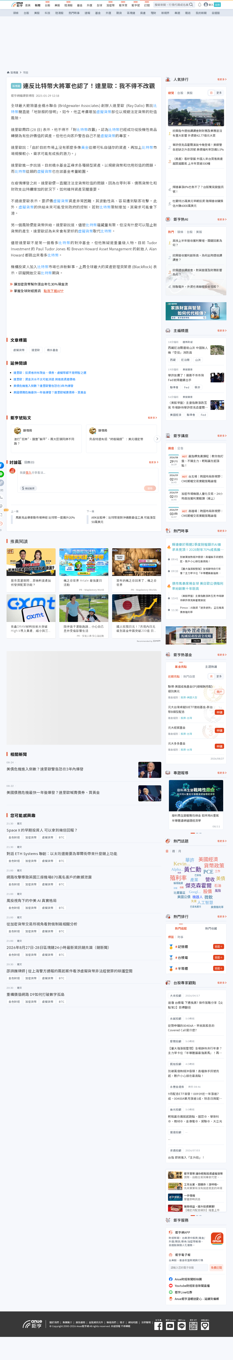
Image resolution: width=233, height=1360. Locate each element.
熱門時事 (74, 13)
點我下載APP (54, 290)
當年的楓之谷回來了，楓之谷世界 (136, 582)
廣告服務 (80, 1322)
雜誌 (188, 13)
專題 (177, 13)
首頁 (28, 5)
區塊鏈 (131, 13)
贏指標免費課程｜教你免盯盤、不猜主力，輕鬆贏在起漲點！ (202, 461)
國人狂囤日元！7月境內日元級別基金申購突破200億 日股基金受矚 (135, 629)
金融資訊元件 (96, 1322)
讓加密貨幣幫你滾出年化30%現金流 (41, 284)
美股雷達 (188, 369)
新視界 (165, 13)
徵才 (122, 1322)
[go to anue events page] (200, 4)
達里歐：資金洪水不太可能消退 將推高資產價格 (44, 379)
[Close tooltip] (31, 523)
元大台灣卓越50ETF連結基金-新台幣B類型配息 (190, 709)
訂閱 (147, 5)
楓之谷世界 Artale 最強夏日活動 (83, 582)
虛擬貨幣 (103, 111)
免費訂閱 (216, 1267)
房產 (143, 13)
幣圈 (25, 72)
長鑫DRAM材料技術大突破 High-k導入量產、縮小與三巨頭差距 (29, 629)
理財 (153, 13)
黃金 (85, 147)
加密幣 (110, 5)
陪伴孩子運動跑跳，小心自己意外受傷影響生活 (84, 629)
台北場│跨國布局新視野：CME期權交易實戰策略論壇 (202, 478)
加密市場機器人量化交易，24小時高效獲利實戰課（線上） (202, 495)
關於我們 (54, 1322)
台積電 (183, 957)
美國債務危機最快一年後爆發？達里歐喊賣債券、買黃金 (49, 392)
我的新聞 (201, 13)
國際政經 (188, 342)
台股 (47, 5)
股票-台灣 (186, 718)
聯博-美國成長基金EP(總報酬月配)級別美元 (190, 688)
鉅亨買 (123, 5)
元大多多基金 (176, 743)
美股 (57, 5)
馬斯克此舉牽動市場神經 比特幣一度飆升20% (45, 517)
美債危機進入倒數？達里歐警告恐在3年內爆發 (43, 385)
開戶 (219, 691)
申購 (219, 712)
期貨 (119, 13)
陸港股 (68, 5)
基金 (79, 5)
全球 (99, 5)
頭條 (16, 13)
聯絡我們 (111, 1322)
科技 (47, 13)
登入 (211, 4)
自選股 (216, 13)
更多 (219, 92)
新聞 (37, 5)
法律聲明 (146, 1322)
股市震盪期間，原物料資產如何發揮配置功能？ (31, 582)
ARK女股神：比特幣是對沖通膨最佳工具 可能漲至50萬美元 (123, 519)
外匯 (89, 5)
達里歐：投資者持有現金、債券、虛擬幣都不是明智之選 (49, 372)
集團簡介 (67, 1322)
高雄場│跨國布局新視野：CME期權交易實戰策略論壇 (202, 513)
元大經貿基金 (176, 727)
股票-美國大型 (189, 697)
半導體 (183, 968)
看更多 (151, 417)
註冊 (217, 4)
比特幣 (82, 129)
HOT (184, 456)
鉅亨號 (136, 5)
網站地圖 (133, 1322)
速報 (87, 13)
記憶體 (183, 946)
